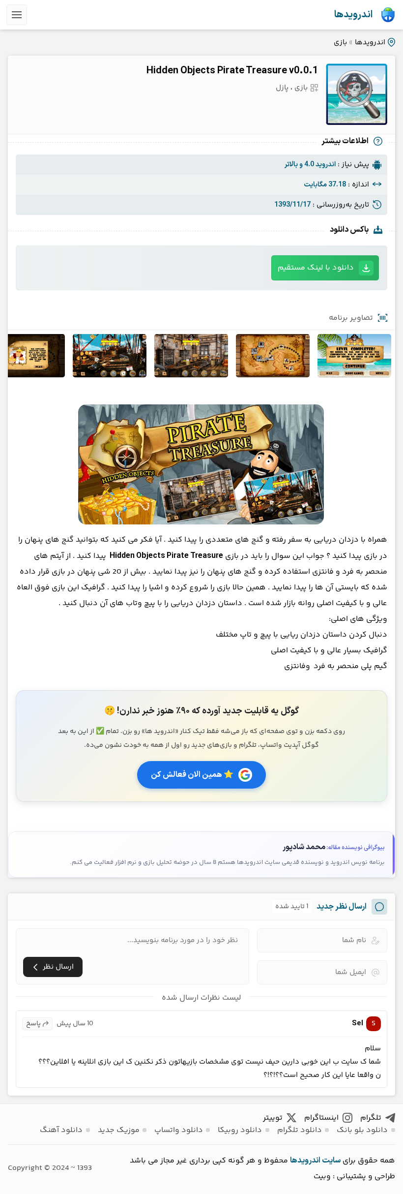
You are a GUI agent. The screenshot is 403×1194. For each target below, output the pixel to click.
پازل (282, 87)
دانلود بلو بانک (362, 1130)
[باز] (16, 14)
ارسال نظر (58, 967)
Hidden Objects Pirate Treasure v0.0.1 (232, 70)
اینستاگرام (321, 1118)
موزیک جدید (119, 1130)
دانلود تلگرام (299, 1130)
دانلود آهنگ (61, 1130)
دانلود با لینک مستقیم (316, 268)
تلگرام (370, 1118)
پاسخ (33, 1023)
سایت (331, 1160)
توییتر (273, 1118)
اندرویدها (353, 14)
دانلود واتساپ (178, 1130)
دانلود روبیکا (240, 1130)
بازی (340, 42)
